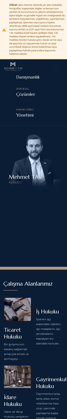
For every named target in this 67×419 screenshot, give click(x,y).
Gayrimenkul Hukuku (51, 382)
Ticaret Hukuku (13, 333)
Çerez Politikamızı (40, 401)
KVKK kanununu (24, 406)
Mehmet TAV (25, 177)
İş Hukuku (47, 311)
